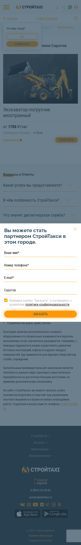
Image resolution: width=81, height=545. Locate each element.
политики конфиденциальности (47, 304)
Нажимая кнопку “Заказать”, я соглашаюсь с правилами (40, 302)
